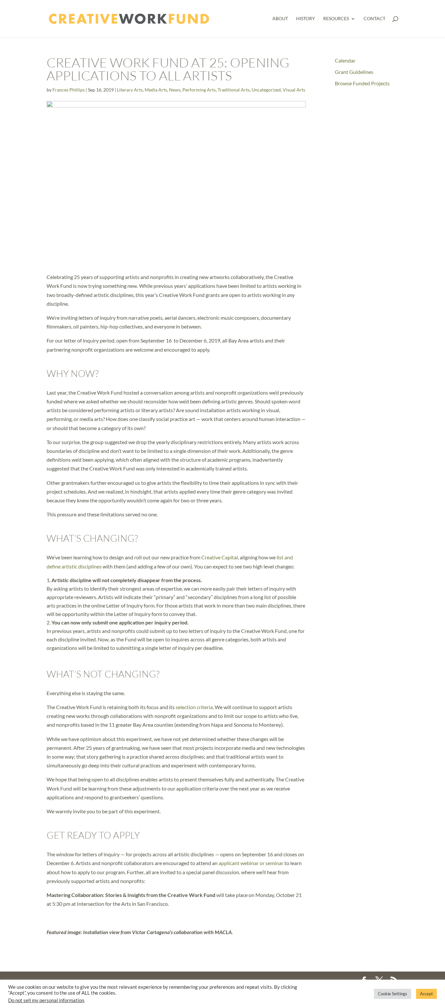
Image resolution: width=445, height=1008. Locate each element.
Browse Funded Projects (362, 83)
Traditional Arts (234, 89)
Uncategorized (266, 89)
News (174, 89)
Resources (336, 18)
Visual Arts (294, 89)
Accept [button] (426, 993)
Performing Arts (199, 89)
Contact (374, 18)
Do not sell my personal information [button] (46, 1000)
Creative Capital (219, 557)
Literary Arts (130, 89)
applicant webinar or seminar (251, 863)
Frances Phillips (68, 89)
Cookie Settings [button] (392, 993)
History (305, 18)
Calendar (345, 60)
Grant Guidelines (354, 72)
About (280, 18)
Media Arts (156, 89)
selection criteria (194, 707)
